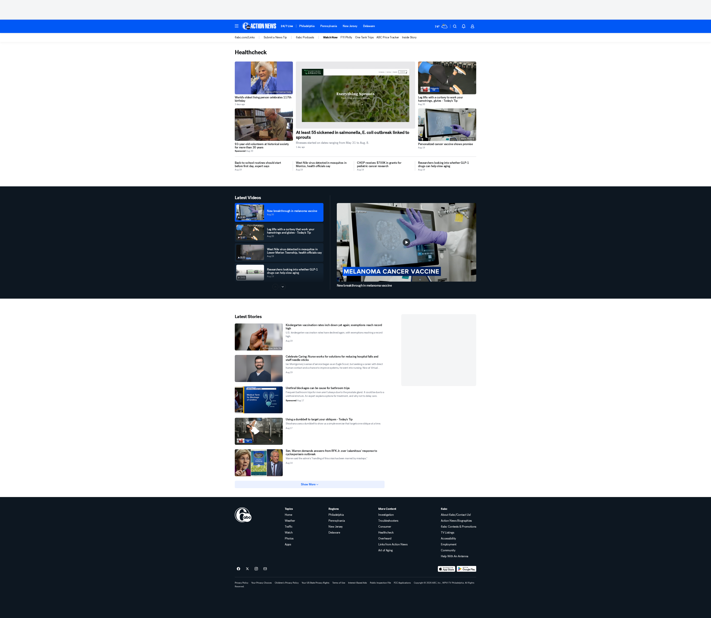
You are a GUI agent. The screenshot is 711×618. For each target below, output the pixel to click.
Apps (288, 544)
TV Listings (447, 532)
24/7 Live (287, 26)
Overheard (384, 538)
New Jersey (350, 26)
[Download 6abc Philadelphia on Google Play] (466, 569)
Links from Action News (393, 544)
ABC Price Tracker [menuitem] (387, 37)
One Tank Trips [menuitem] (364, 37)
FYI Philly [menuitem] (346, 37)
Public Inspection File (380, 583)
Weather (290, 520)
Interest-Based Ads (357, 583)
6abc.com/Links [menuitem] (245, 37)
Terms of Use (338, 583)
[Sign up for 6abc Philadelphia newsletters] (265, 569)
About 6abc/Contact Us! (456, 514)
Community (448, 550)
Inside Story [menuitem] (409, 37)
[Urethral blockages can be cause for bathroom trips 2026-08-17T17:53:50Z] (259, 399)
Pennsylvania (328, 26)
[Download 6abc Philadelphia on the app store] (446, 569)
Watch (289, 532)
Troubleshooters (388, 520)
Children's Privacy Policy (287, 583)
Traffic (289, 526)
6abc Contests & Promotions (458, 526)
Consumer (384, 526)
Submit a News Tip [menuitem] (275, 37)
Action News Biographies (456, 520)
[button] (237, 26)
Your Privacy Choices (261, 583)
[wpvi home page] (243, 514)
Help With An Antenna (454, 556)
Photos (289, 538)
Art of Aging (385, 550)
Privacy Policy (241, 583)
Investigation (386, 514)
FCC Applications (402, 583)
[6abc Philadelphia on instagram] (256, 569)
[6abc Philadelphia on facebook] (238, 569)
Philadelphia (306, 26)
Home (288, 514)
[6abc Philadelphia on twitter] (247, 569)
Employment (448, 544)
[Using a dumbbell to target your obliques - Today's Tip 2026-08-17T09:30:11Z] (259, 431)
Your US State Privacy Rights (315, 583)
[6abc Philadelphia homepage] (259, 26)
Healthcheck (385, 532)
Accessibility (448, 538)
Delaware (369, 26)
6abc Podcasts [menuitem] (305, 37)
